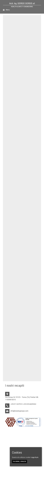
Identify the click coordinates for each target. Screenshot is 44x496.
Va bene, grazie (19, 461)
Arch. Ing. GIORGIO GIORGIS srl (22, 3)
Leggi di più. (35, 457)
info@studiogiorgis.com (19, 411)
